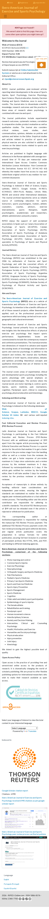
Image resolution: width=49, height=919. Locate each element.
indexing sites (8, 418)
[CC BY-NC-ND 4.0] (25, 898)
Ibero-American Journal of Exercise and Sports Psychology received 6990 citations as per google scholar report (23, 800)
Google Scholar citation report (15, 790)
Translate (32, 731)
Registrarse (23, 3)
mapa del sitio (40, 3)
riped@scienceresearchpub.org (19, 79)
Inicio (11, 3)
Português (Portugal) (11, 884)
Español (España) (10, 888)
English (6, 880)
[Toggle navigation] (5, 16)
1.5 (27, 48)
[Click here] (24, 817)
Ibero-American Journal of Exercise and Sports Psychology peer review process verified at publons (24, 832)
